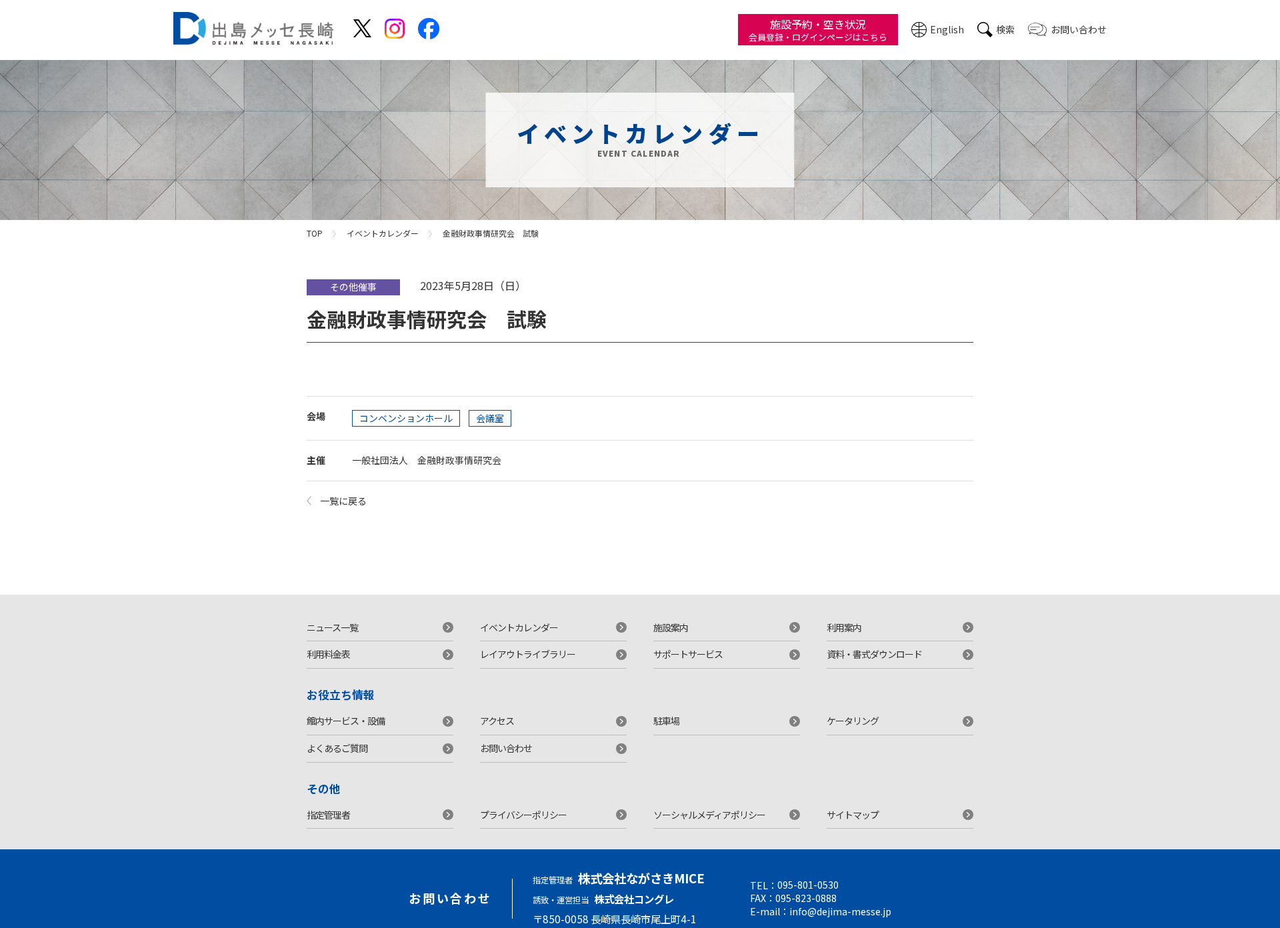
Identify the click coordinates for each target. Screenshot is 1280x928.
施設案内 (670, 627)
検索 (1005, 29)
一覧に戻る (343, 500)
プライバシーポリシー (523, 814)
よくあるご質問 (337, 748)
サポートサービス (688, 654)
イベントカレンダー (383, 233)
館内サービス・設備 (346, 720)
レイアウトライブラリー (527, 654)
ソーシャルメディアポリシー (709, 814)
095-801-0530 (808, 884)
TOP (315, 233)
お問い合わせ (1079, 29)
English (947, 29)
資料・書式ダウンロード (874, 654)
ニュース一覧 (332, 627)
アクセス (497, 720)
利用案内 (844, 627)
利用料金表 (328, 654)
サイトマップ (853, 814)
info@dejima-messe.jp (840, 911)
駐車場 (666, 720)
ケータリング (853, 720)
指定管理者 (328, 814)
